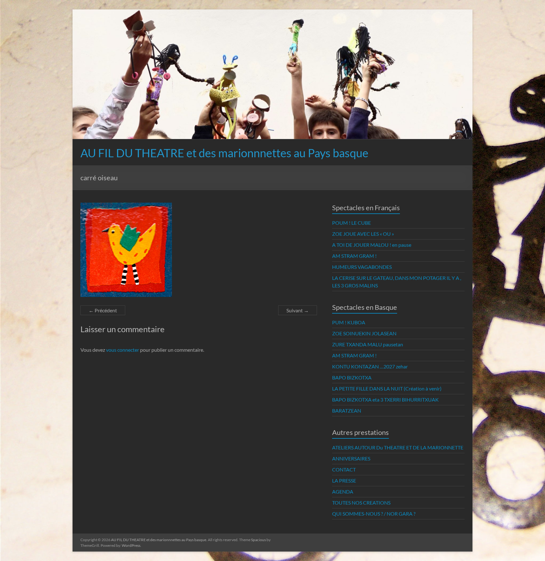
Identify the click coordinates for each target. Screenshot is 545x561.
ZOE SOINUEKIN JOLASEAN (364, 333)
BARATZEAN (346, 411)
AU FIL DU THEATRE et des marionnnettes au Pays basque (224, 153)
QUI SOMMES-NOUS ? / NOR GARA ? (373, 514)
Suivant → (297, 310)
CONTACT (344, 469)
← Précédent (103, 310)
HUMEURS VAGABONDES (362, 267)
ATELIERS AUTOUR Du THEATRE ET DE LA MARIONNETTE (397, 447)
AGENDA (342, 491)
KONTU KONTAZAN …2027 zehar (370, 366)
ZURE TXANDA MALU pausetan (367, 344)
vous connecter (122, 350)
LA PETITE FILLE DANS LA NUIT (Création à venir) (387, 388)
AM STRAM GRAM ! (354, 256)
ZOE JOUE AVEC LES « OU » (363, 234)
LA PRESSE (344, 480)
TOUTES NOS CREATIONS (361, 503)
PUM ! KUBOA (348, 322)
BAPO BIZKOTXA (352, 377)
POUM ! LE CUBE (351, 223)
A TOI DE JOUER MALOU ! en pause (371, 245)
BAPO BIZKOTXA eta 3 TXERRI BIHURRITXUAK (385, 399)
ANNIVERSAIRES (351, 458)
